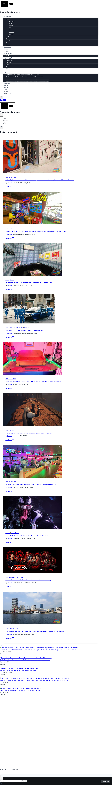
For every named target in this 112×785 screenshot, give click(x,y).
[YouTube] (5, 100)
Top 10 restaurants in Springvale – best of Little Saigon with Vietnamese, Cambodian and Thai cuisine (27, 79)
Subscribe (106, 781)
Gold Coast (11, 32)
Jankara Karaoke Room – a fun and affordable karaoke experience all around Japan (28, 282)
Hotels (6, 49)
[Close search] (1, 778)
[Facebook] (1, 100)
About (6, 69)
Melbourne (11, 21)
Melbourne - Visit (10, 177)
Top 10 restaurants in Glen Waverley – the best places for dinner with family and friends (24, 76)
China (7, 36)
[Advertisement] (13, 728)
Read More (9, 187)
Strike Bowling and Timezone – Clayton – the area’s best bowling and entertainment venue (30, 484)
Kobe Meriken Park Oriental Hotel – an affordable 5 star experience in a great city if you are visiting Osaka (35, 631)
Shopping (7, 51)
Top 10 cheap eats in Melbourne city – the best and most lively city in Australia (22, 74)
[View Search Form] (1, 97)
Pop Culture (19, 327)
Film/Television (9, 60)
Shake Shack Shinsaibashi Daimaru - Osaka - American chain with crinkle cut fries (25, 660)
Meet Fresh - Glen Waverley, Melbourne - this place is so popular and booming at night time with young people (34, 680)
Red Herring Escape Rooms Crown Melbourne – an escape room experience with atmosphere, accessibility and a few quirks (39, 180)
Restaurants (7, 47)
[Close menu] (0, 776)
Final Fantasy (9, 55)
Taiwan (7, 42)
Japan (7, 38)
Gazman (9, 183)
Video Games (15, 533)
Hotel (7, 628)
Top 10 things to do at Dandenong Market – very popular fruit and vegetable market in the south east (27, 81)
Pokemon (8, 66)
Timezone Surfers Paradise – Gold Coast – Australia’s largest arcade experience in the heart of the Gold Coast (35, 231)
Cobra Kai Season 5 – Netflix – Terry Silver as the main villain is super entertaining (28, 580)
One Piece (8, 64)
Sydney (10, 23)
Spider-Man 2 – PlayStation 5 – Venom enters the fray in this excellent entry (26, 536)
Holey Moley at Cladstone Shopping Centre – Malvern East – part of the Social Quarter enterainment (33, 381)
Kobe (12, 280)
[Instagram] (3, 100)
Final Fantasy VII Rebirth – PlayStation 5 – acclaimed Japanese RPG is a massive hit (28, 433)
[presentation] (50, 157)
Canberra (11, 34)
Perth (10, 27)
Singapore (8, 40)
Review (26, 327)
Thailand (8, 45)
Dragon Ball (8, 62)
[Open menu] (1, 115)
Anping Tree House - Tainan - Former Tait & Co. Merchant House (20, 690)
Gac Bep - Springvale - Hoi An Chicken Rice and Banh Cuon (18, 670)
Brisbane (11, 25)
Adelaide (11, 29)
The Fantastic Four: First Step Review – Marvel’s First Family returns (24, 330)
